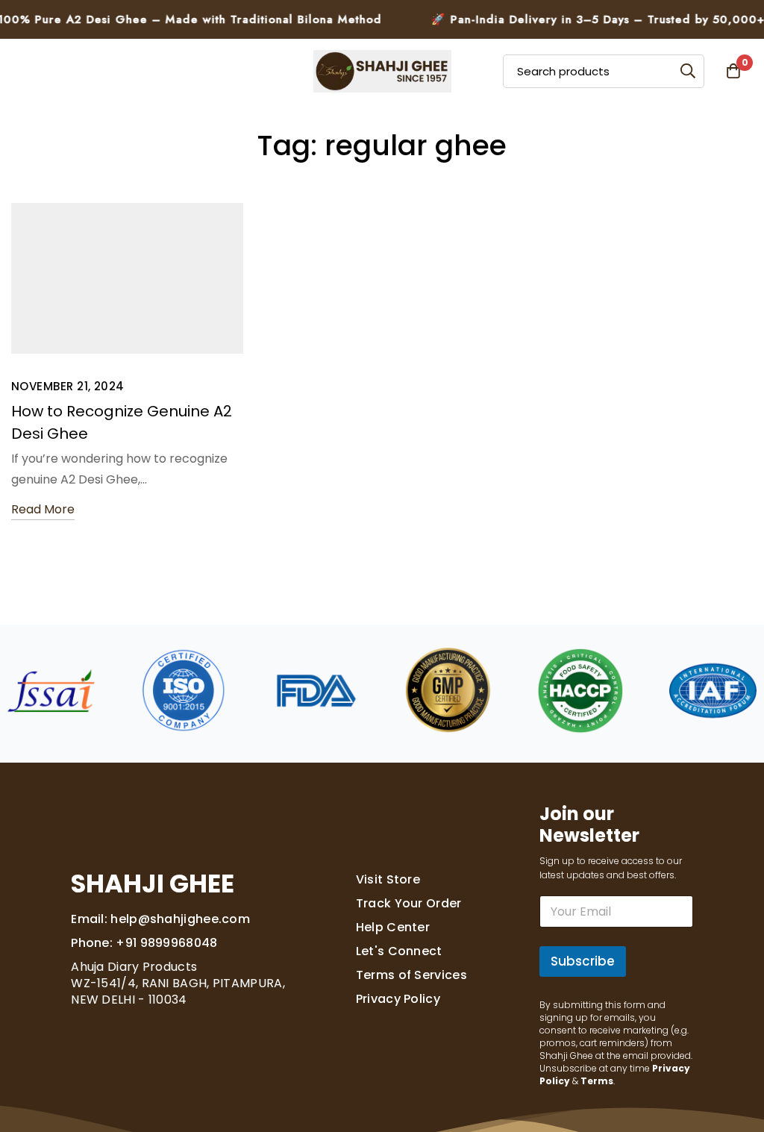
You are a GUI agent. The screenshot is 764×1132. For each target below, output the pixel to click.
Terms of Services (411, 975)
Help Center (393, 927)
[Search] (687, 71)
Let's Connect (399, 951)
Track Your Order (409, 903)
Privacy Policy (398, 998)
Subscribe (583, 961)
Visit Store (388, 879)
